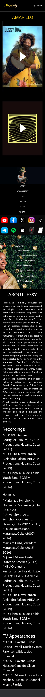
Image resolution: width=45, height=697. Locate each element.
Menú (39, 5)
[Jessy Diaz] (11, 5)
